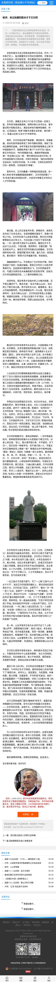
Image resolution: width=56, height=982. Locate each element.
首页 (7, 981)
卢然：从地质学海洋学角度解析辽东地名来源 (23, 863)
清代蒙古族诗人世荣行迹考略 (23, 835)
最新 (21, 981)
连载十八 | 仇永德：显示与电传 (17, 871)
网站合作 (16, 922)
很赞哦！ (27, 814)
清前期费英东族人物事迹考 (20, 841)
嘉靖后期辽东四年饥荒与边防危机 (18, 875)
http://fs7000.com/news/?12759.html (28, 827)
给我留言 (45, 922)
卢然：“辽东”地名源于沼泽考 (16, 886)
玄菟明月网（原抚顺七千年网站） (18, 2)
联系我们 (6, 922)
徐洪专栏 (22, 763)
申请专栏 (27, 925)
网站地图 (35, 922)
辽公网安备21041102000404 (20, 968)
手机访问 (37, 925)
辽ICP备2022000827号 (42, 968)
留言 (35, 981)
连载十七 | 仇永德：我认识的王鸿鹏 (19, 883)
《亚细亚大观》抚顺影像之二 (16, 879)
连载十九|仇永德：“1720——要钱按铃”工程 (22, 859)
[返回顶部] (50, 881)
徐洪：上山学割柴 (12, 867)
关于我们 (26, 922)
